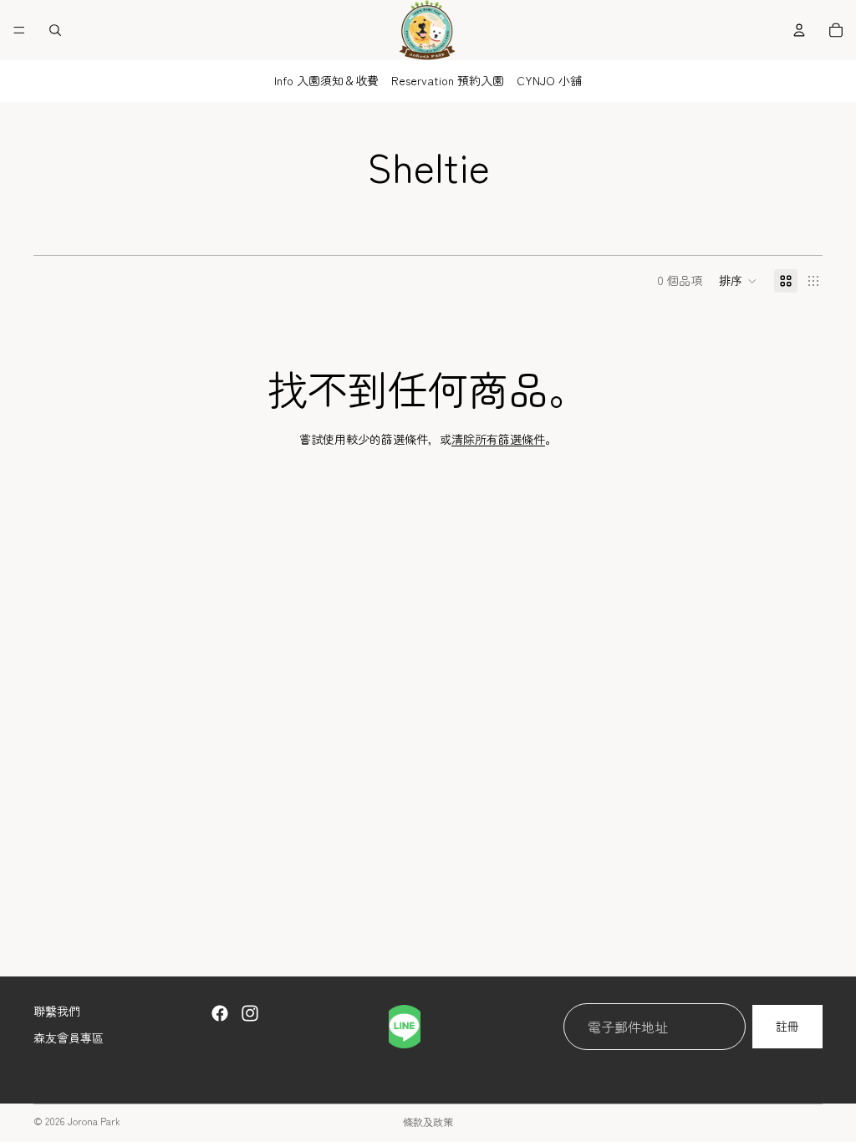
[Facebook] (220, 1013)
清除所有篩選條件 (498, 439)
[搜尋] (55, 30)
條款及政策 (428, 1121)
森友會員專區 (68, 1036)
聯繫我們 (56, 1010)
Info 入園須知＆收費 (326, 80)
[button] (738, 281)
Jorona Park (93, 1121)
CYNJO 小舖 (549, 80)
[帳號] (799, 30)
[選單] (19, 30)
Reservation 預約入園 (447, 80)
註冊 (787, 1025)
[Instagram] (250, 1013)
